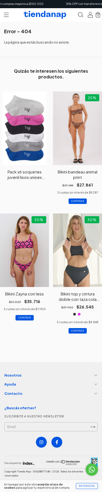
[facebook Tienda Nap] (56, 442)
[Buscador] (80, 16)
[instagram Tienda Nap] (41, 442)
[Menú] (6, 16)
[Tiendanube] (63, 464)
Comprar (77, 201)
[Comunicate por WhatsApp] (92, 469)
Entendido (87, 486)
